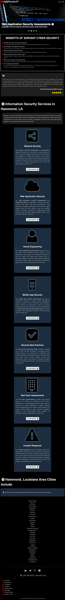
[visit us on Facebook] (35, 571)
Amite (32, 526)
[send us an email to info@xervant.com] (39, 571)
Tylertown (32, 513)
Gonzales (32, 505)
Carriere (32, 511)
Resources (8, 582)
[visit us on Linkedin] (25, 571)
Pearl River (32, 542)
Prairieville (32, 520)
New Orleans (32, 516)
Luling (32, 544)
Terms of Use (8, 594)
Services (7, 580)
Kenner (32, 503)
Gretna (32, 556)
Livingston (32, 546)
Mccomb (32, 538)
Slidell (32, 518)
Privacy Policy (9, 592)
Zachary (32, 522)
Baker (32, 524)
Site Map (7, 590)
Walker (32, 554)
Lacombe (32, 515)
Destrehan (32, 558)
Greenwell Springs (32, 528)
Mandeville (32, 550)
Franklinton (32, 540)
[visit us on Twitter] (30, 571)
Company (7, 584)
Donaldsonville (32, 560)
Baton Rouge (32, 501)
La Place (32, 536)
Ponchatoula (32, 507)
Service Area (8, 588)
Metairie (32, 532)
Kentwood (32, 562)
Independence (32, 530)
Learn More (31, 169)
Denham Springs (32, 548)
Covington (32, 534)
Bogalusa (32, 509)
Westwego (32, 552)
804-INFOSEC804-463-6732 (34, 575)
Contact (7, 586)
